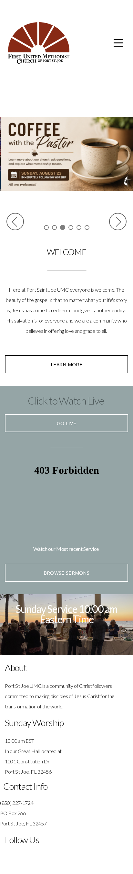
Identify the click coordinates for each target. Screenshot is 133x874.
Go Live (66, 423)
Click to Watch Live (66, 400)
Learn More (66, 364)
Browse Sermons (66, 572)
